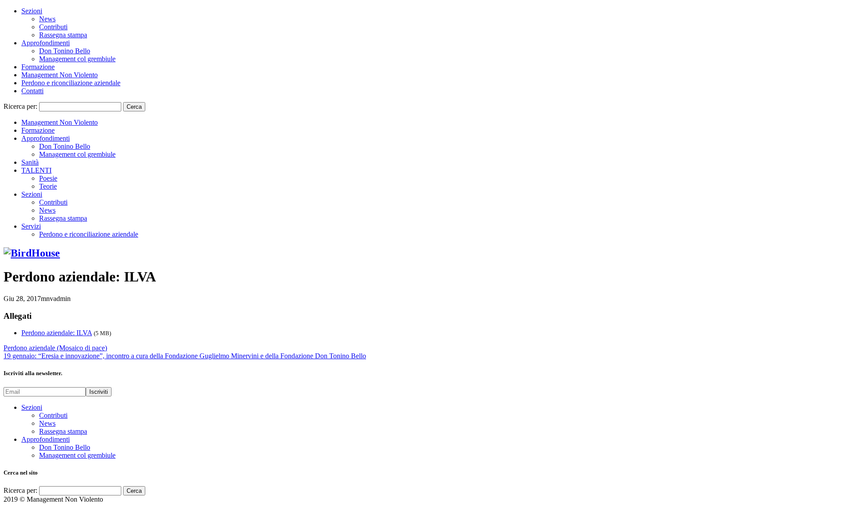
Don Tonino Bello (64, 51)
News (47, 19)
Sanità (30, 162)
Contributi (53, 27)
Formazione (38, 67)
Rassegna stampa (63, 35)
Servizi (31, 226)
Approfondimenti (45, 43)
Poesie (48, 178)
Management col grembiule (77, 59)
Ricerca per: (20, 106)
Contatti (32, 91)
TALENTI (36, 170)
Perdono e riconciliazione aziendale (70, 83)
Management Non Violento (59, 75)
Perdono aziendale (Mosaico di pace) (55, 348)
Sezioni (31, 11)
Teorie (48, 186)
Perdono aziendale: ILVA (56, 333)
